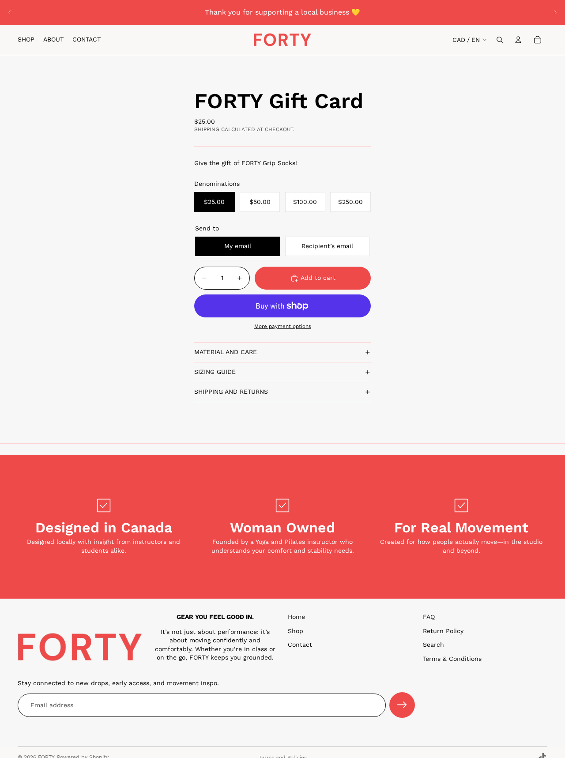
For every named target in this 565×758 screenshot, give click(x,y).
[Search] (499, 39)
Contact (300, 644)
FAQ (429, 616)
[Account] (518, 39)
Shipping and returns (231, 391)
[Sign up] (402, 705)
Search (433, 644)
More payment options (282, 326)
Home (296, 616)
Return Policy (443, 630)
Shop (295, 630)
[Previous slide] (9, 12)
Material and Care (225, 351)
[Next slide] (555, 12)
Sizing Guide (215, 371)
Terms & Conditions (452, 658)
